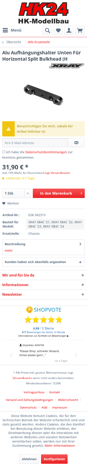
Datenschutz (28, 407)
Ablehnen (29, 459)
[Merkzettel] (58, 30)
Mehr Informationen (60, 445)
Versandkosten (22, 378)
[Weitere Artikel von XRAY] (67, 66)
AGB (44, 407)
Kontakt (54, 392)
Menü (16, 30)
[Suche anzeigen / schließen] (47, 30)
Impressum (59, 407)
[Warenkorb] (79, 30)
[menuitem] (12, 30)
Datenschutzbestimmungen (46, 152)
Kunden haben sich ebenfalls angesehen (35, 262)
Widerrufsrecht (68, 400)
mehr (9, 250)
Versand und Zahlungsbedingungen (29, 400)
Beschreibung (15, 244)
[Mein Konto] (68, 30)
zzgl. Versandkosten (57, 173)
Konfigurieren (54, 459)
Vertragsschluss (34, 392)
